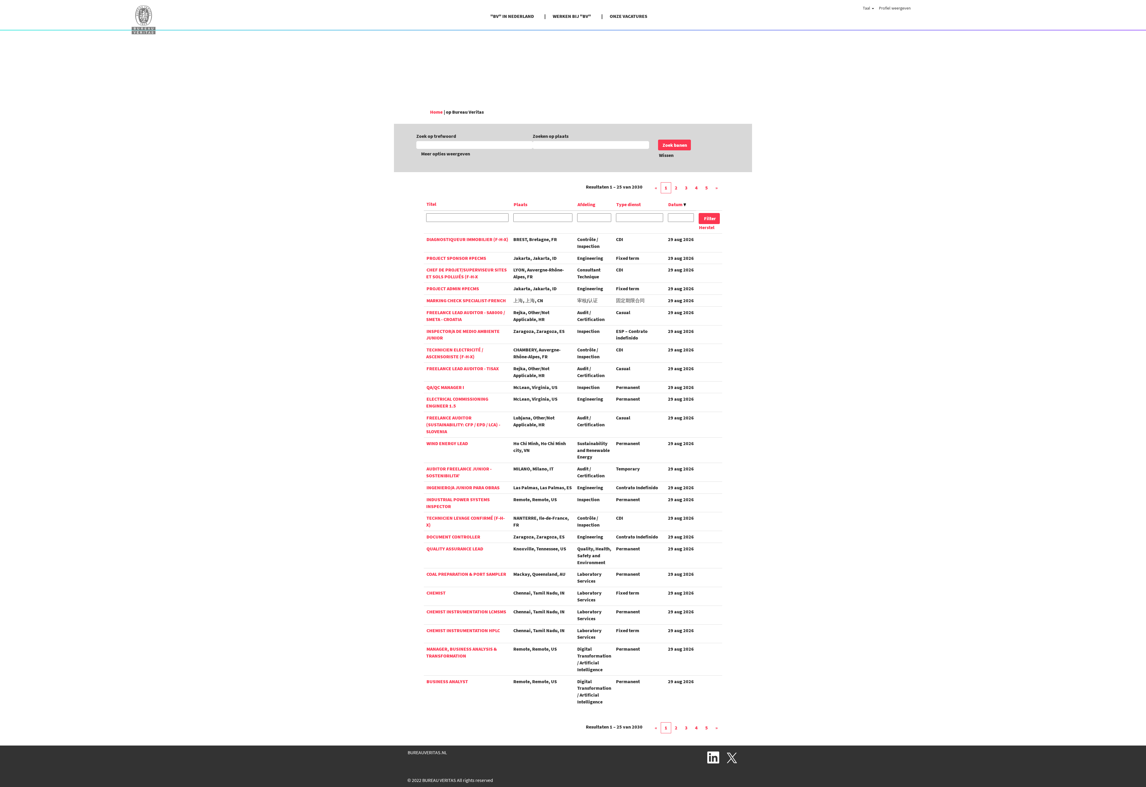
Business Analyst (447, 681)
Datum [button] (675, 204)
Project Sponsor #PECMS (456, 258)
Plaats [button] (520, 204)
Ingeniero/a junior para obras (463, 487)
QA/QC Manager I (445, 387)
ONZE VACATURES (628, 16)
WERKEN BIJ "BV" (572, 16)
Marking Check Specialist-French (466, 300)
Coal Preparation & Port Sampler (466, 574)
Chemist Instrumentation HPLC (463, 630)
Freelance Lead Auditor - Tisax (462, 368)
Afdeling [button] (586, 204)
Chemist (436, 593)
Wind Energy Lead (447, 443)
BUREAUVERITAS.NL (427, 752)
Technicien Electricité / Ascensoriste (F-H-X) (454, 353)
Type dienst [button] (628, 204)
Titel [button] (431, 204)
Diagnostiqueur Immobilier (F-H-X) (467, 239)
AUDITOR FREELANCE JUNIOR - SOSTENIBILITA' (459, 472)
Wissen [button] (666, 155)
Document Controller (453, 537)
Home (436, 112)
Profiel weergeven (895, 8)
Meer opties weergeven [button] (445, 154)
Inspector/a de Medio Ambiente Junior (463, 334)
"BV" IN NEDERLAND (512, 16)
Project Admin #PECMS (452, 288)
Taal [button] (867, 8)
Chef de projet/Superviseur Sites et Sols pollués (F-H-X (466, 273)
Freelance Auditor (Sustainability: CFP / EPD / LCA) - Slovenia (463, 424)
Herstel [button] (706, 227)
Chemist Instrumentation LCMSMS (466, 612)
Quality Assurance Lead (454, 549)
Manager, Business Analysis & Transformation (461, 652)
